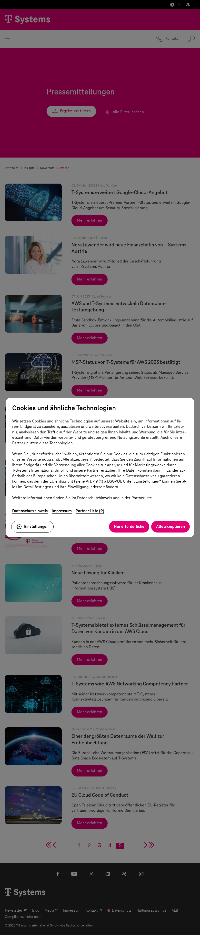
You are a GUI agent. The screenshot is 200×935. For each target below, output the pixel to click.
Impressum (62, 511)
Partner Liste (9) (90, 511)
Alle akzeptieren (170, 526)
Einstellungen (36, 526)
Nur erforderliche (129, 526)
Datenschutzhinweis (30, 511)
